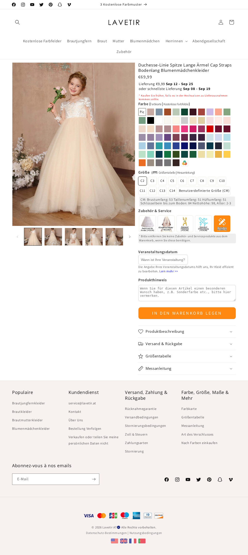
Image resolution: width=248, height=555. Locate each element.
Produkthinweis (152, 279)
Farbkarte (156, 104)
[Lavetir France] (133, 541)
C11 (142, 190)
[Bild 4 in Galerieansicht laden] (94, 237)
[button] (17, 22)
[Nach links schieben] (17, 236)
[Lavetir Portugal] (142, 541)
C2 (142, 180)
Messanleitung (185, 172)
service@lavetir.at (82, 403)
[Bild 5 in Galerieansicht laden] (114, 237)
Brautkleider (22, 411)
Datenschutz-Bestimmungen (106, 533)
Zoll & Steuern (136, 434)
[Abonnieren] (93, 479)
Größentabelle (167, 172)
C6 (182, 180)
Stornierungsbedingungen (145, 425)
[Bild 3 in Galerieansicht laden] (74, 237)
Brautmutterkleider (27, 420)
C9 (212, 180)
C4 (162, 180)
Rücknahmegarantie (140, 409)
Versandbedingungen (141, 417)
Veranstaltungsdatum (158, 251)
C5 (172, 180)
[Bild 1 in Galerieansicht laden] (33, 237)
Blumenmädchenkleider (31, 428)
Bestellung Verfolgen (85, 428)
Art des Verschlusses (197, 434)
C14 (172, 190)
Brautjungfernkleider (28, 403)
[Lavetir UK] (124, 541)
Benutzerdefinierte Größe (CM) (204, 190)
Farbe (164, 103)
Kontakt (75, 411)
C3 (152, 180)
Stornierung (134, 451)
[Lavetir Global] (115, 541)
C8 (202, 180)
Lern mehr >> (168, 271)
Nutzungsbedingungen (146, 533)
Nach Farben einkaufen (199, 443)
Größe (143, 172)
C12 (152, 190)
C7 (192, 180)
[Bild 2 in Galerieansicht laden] (53, 237)
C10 (222, 180)
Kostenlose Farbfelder (176, 104)
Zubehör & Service (154, 210)
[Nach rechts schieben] (129, 236)
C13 (162, 190)
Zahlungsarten (136, 443)
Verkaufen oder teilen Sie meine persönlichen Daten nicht (94, 440)
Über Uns (76, 420)
